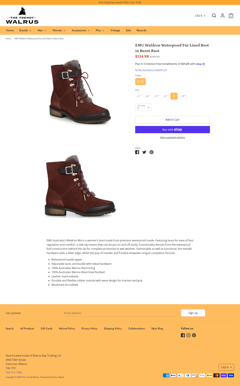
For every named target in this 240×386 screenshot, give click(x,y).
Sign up (193, 313)
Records (141, 30)
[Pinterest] (194, 335)
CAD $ (198, 16)
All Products (27, 328)
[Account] (222, 14)
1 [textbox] (138, 108)
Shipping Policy (113, 328)
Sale (128, 30)
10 (182, 96)
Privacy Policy (89, 328)
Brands (24, 30)
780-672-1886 (14, 372)
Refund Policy (67, 328)
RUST (140, 81)
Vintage (115, 30)
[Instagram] (188, 335)
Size (137, 90)
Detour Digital (57, 377)
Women (57, 30)
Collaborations (136, 328)
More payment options (172, 137)
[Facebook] (183, 335)
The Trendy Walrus (30, 377)
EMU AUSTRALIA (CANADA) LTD (152, 70)
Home (10, 30)
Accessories (79, 30)
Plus (99, 30)
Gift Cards (46, 328)
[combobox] (143, 107)
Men (41, 30)
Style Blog (157, 328)
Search (10, 328)
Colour (138, 75)
